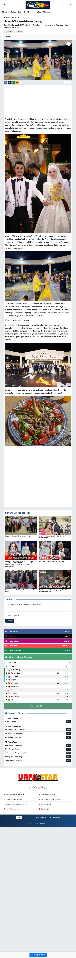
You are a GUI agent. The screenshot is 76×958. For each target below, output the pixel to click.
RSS (20, 817)
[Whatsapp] (45, 787)
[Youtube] (41, 787)
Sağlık (13, 12)
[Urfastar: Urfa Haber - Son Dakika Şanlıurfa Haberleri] (38, 4)
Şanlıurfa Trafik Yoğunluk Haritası (51, 799)
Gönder (10, 621)
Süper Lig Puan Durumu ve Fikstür (16, 804)
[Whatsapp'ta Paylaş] (13, 82)
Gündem (4, 12)
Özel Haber (28, 12)
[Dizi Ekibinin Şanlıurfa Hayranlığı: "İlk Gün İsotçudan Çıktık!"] (55, 579)
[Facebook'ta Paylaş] (5, 82)
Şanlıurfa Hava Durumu (49, 794)
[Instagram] (38, 787)
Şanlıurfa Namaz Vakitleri (14, 799)
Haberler (7, 17)
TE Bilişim (43, 824)
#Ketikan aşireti (9, 31)
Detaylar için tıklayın (38, 706)
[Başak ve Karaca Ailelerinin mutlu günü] (21, 525)
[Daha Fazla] (17, 82)
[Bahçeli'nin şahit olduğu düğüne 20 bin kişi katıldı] (21, 579)
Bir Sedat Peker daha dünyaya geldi (51, 561)
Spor (20, 12)
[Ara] (71, 5)
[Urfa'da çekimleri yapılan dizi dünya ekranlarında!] (55, 525)
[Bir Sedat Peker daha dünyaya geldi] (55, 550)
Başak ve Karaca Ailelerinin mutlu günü (18, 536)
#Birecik (20, 31)
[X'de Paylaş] (9, 82)
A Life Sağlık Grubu (38, 955)
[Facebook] (31, 787)
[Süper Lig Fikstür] (70, 713)
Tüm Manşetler (46, 804)
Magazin (15, 17)
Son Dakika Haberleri (12, 809)
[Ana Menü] (5, 5)
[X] (34, 787)
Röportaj (46, 12)
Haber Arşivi (45, 809)
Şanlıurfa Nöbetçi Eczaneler (15, 794)
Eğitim (38, 12)
